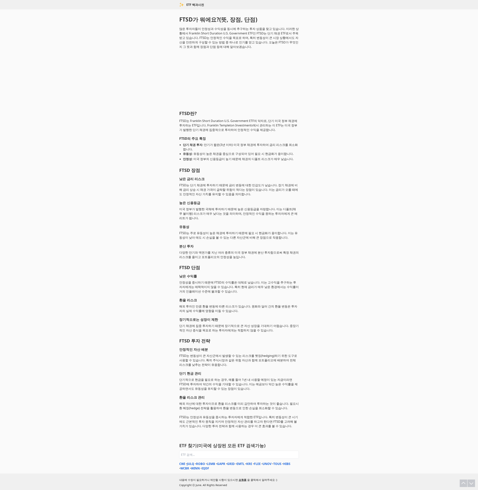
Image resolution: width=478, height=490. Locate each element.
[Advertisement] (239, 79)
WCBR (184, 468)
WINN (195, 468)
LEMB (211, 464)
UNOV (267, 464)
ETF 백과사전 (195, 5)
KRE (249, 464)
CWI (182, 464)
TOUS (277, 464)
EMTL (240, 464)
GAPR (221, 464)
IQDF (205, 468)
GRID (231, 464)
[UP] (463, 483)
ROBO (200, 464)
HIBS (286, 464)
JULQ (190, 464)
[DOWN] (471, 483)
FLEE (257, 464)
